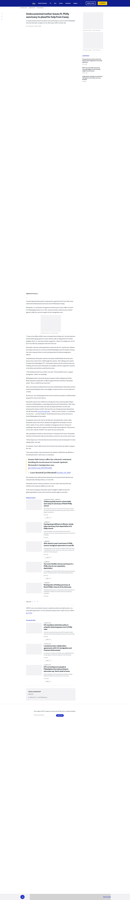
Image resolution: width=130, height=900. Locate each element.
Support (75, 3)
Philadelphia (40, 7)
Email (37, 601)
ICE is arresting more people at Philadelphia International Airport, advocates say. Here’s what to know (57, 669)
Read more (30, 694)
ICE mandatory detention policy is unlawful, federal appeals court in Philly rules (58, 627)
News (33, 3)
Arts (55, 3)
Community (57, 499)
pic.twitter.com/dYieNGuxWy (40, 468)
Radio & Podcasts (42, 3)
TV (50, 3)
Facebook (32, 601)
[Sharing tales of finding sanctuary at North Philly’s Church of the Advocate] (34, 589)
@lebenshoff (33, 697)
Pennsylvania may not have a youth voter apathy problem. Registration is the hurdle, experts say (92, 60)
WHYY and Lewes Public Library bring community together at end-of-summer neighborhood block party (91, 69)
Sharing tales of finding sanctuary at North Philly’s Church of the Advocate (57, 586)
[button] (22, 897)
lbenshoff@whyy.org (42, 697)
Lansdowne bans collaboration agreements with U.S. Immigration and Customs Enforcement (58, 648)
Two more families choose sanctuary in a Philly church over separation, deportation (58, 566)
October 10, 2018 (64, 473)
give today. (29, 613)
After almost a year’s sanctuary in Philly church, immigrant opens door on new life (59, 544)
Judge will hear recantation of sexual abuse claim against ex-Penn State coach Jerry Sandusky (92, 78)
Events (61, 3)
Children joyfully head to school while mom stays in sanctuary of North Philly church (58, 503)
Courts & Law (23, 7)
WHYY (24, 3)
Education (68, 3)
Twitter (35, 601)
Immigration (32, 7)
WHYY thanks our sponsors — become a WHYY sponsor (49, 333)
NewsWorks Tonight (49, 499)
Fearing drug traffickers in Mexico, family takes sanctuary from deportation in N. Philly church (58, 526)
